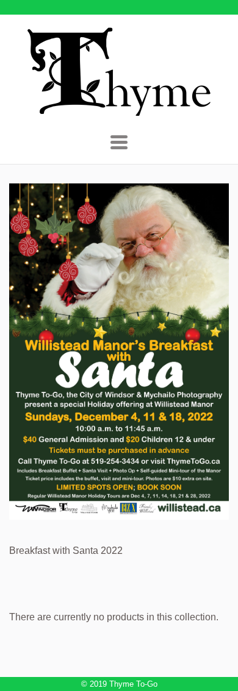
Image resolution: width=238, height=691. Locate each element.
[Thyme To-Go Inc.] (119, 111)
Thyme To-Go (133, 684)
